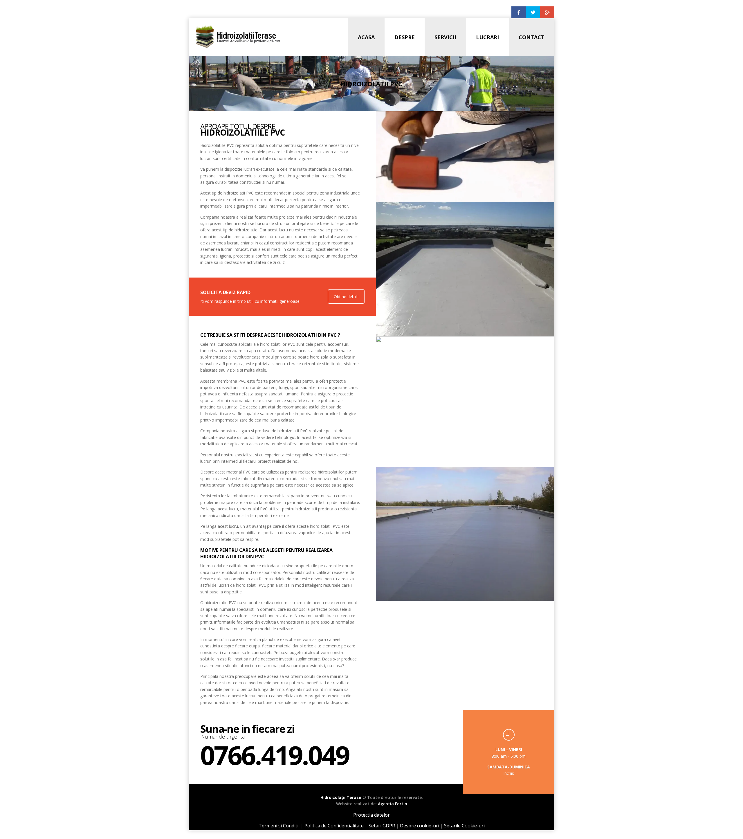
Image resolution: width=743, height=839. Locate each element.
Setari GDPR (382, 825)
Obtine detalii (346, 296)
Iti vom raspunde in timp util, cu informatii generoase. (250, 301)
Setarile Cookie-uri (464, 825)
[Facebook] (518, 12)
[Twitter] (533, 12)
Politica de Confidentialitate (334, 825)
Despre (404, 37)
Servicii (445, 37)
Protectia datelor (371, 815)
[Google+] (547, 12)
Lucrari (487, 37)
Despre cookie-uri (419, 825)
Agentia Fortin (392, 803)
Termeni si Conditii (279, 825)
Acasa (366, 37)
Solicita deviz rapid (225, 292)
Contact (531, 37)
